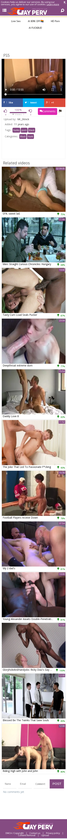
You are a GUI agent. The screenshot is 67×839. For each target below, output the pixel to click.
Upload (45, 835)
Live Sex (16, 21)
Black (23, 136)
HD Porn (55, 21)
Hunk (30, 136)
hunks (16, 130)
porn (24, 130)
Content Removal (26, 835)
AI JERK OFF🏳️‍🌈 (35, 21)
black (31, 130)
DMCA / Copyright (15, 833)
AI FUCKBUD (35, 27)
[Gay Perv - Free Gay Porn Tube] (33, 11)
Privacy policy (53, 833)
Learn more (53, 4)
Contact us (34, 833)
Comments (49, 111)
